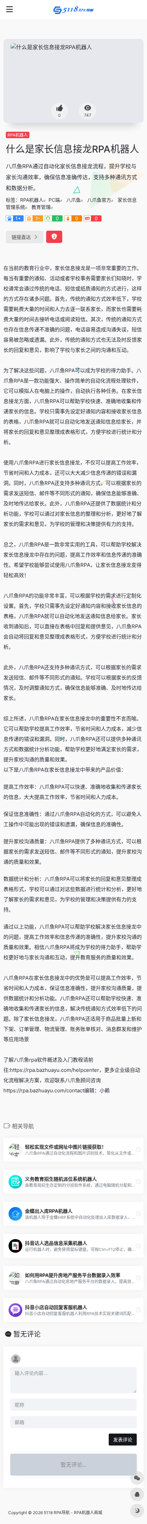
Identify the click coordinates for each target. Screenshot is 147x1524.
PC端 (54, 200)
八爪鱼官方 (99, 200)
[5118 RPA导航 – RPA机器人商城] (73, 9)
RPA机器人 (18, 135)
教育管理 (41, 207)
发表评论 (122, 1439)
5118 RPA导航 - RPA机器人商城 (73, 1512)
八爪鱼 (73, 200)
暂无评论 (27, 1334)
